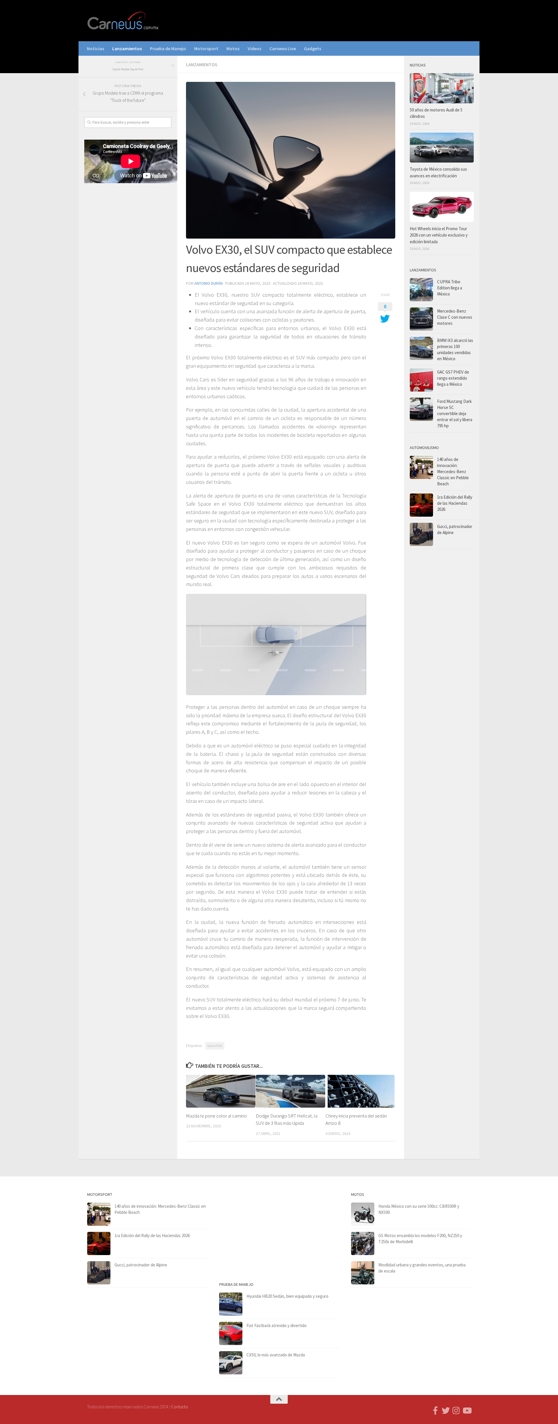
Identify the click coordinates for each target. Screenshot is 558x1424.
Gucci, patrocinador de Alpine (141, 1265)
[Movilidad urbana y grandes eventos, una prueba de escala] (362, 1272)
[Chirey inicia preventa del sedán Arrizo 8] (360, 1091)
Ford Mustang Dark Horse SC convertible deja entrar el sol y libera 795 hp (454, 413)
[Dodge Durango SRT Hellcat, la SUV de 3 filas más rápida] (290, 1091)
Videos (254, 48)
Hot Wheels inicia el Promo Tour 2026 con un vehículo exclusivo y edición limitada (439, 235)
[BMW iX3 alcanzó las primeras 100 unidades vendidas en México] (421, 348)
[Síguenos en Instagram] (456, 1411)
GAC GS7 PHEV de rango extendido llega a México (453, 378)
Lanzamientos (127, 48)
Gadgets (312, 48)
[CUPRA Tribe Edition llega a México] (421, 289)
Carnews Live (282, 48)
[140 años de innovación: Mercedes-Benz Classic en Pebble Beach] (421, 467)
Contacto (179, 1406)
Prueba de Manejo (168, 48)
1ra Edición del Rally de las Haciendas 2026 (454, 503)
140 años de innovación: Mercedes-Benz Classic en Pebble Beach (453, 471)
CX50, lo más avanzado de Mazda (275, 1355)
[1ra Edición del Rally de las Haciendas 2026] (421, 505)
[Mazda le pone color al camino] (220, 1091)
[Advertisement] (127, 284)
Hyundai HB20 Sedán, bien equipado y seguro (287, 1296)
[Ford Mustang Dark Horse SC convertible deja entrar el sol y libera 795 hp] (421, 409)
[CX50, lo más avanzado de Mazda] (230, 1362)
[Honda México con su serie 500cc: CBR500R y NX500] (362, 1214)
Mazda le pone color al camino (216, 1116)
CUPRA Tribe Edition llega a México (449, 288)
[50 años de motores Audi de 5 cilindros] (442, 88)
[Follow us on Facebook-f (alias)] (435, 1411)
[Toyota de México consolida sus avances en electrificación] (442, 148)
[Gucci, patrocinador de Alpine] (421, 534)
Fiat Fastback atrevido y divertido (276, 1325)
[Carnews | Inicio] (123, 21)
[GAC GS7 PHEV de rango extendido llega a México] (421, 380)
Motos (232, 48)
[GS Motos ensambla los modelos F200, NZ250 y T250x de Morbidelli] (362, 1243)
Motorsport (206, 48)
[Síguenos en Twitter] (446, 1411)
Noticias (95, 48)
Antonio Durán (208, 283)
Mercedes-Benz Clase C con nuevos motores (454, 317)
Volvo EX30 (214, 1045)
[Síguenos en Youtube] (467, 1411)
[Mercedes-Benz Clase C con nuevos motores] (421, 319)
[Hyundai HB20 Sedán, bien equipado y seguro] (230, 1304)
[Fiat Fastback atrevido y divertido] (230, 1333)
